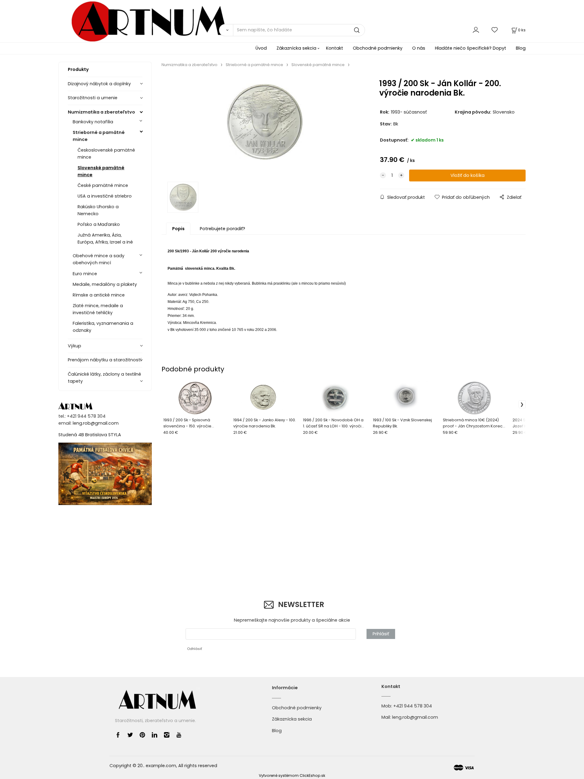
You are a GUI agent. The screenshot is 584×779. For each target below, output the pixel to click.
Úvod (261, 48)
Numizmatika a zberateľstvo (101, 112)
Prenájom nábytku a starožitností (104, 360)
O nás (418, 48)
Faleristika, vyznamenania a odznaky (103, 326)
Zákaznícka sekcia (296, 48)
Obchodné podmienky (377, 48)
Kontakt (334, 48)
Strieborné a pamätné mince (99, 135)
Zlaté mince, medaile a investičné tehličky (98, 309)
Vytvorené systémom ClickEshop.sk (292, 775)
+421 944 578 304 (412, 706)
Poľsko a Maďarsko (99, 224)
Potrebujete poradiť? (222, 229)
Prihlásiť (381, 634)
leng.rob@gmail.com (96, 423)
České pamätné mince (103, 185)
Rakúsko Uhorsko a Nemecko (98, 210)
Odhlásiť (194, 648)
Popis (178, 229)
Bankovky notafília (93, 122)
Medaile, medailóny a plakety (105, 284)
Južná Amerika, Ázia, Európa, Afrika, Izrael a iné (105, 238)
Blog (521, 48)
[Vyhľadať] (226, 30)
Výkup (74, 346)
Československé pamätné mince (106, 153)
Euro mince (85, 274)
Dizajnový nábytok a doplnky (99, 84)
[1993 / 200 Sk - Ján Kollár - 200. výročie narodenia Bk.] (261, 126)
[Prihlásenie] (475, 30)
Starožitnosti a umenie (92, 98)
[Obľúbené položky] (495, 30)
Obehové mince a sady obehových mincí (98, 259)
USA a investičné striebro (105, 196)
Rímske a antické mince (99, 295)
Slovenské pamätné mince (101, 171)
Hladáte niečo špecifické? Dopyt (470, 48)
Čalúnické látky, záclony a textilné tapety (104, 377)
